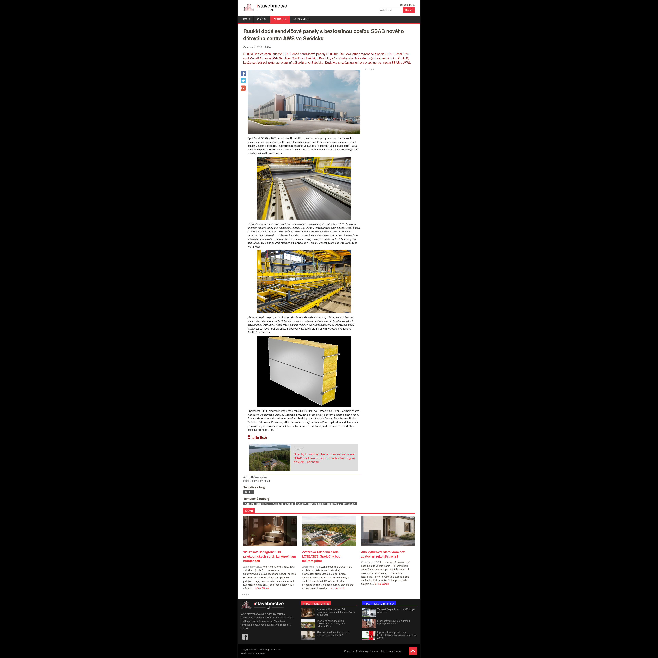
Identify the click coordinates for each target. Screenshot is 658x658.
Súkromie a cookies (391, 651)
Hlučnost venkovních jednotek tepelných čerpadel (393, 622)
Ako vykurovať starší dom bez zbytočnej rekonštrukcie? (333, 633)
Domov (246, 19)
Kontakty (349, 651)
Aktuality (280, 19)
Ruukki (248, 492)
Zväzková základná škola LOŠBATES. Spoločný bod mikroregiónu (331, 623)
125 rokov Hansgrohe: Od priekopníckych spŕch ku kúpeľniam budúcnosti (336, 612)
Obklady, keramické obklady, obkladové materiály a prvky (326, 503)
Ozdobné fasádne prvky (257, 503)
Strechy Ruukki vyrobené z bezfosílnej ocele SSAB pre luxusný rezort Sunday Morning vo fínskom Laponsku (324, 458)
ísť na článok (262, 588)
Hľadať (408, 10)
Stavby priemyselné (283, 503)
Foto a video (301, 19)
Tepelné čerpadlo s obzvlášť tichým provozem (396, 611)
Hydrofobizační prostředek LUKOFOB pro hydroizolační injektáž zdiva (397, 634)
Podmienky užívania (367, 651)
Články (261, 19)
